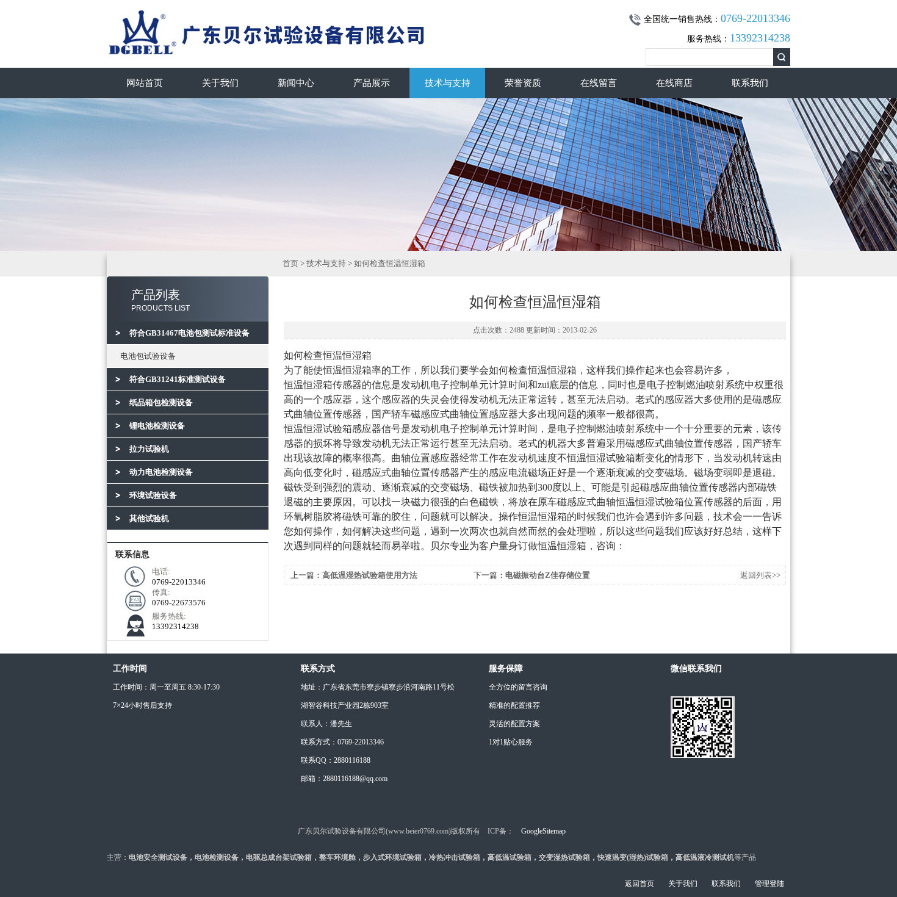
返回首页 (639, 883)
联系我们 (750, 83)
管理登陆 (769, 883)
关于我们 (220, 83)
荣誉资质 (523, 83)
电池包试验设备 (148, 356)
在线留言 (598, 83)
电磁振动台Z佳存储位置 (547, 575)
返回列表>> (760, 575)
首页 (290, 263)
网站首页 (144, 83)
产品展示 (371, 83)
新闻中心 (296, 83)
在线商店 (674, 83)
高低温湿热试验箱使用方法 (369, 575)
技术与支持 (447, 83)
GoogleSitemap (543, 831)
